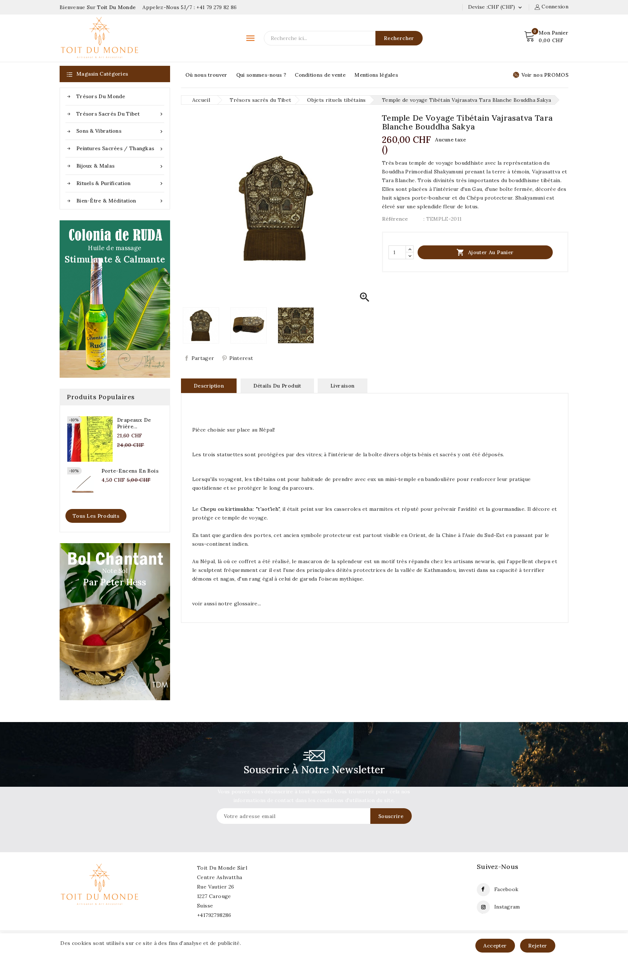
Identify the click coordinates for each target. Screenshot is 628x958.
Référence (395, 219)
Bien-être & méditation (120, 200)
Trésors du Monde (100, 96)
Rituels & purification (120, 183)
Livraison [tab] (342, 385)
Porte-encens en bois (129, 471)
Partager (203, 358)
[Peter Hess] (115, 621)
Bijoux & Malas (120, 166)
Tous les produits (96, 516)
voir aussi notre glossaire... (226, 603)
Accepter (495, 945)
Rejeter (537, 945)
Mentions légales (376, 75)
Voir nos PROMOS (545, 75)
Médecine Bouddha (75, 930)
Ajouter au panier (485, 252)
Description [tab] (209, 385)
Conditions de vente (320, 75)
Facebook (506, 889)
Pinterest (241, 358)
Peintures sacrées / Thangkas (120, 148)
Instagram (507, 906)
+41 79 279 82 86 (216, 7)
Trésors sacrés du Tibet (120, 114)
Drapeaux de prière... (134, 423)
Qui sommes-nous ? (261, 75)
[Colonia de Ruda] (115, 298)
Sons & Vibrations (120, 131)
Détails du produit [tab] (277, 385)
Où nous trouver (206, 75)
